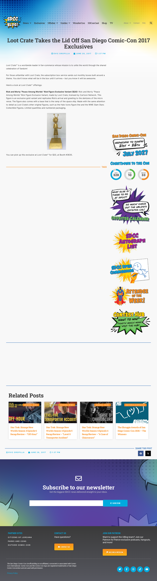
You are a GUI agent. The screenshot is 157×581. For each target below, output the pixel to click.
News (26, 23)
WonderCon (79, 23)
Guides (64, 23)
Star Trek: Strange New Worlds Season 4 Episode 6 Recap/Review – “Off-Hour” (23, 431)
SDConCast (93, 23)
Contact (136, 23)
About (126, 23)
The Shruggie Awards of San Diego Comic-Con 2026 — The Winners (132, 431)
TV (111, 23)
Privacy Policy (12, 573)
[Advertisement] (78, 6)
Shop (104, 23)
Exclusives (39, 23)
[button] (151, 23)
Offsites (51, 23)
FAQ (143, 23)
